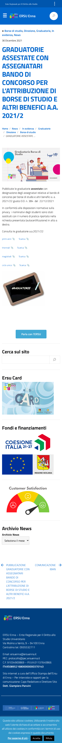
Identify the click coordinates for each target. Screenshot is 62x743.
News (17, 35)
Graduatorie (43, 31)
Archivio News (10, 535)
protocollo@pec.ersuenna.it (24, 658)
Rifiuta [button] (49, 738)
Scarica (22, 239)
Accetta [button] (36, 738)
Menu (5, 16)
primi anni (6, 239)
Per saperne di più (18, 738)
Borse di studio (13, 31)
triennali (6, 247)
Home (5, 129)
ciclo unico (7, 265)
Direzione (29, 31)
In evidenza (28, 129)
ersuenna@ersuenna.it (23, 654)
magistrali (6, 256)
